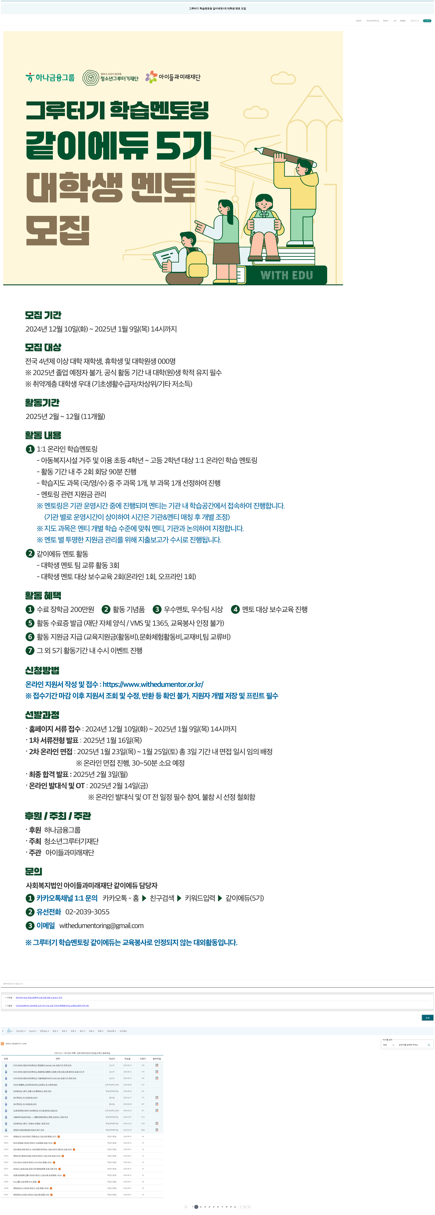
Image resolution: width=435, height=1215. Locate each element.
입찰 (91, 1031)
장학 (63, 1031)
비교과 (32, 1031)
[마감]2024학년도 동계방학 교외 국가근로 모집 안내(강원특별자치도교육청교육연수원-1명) (52, 1006)
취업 (54, 1031)
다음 (245, 1207)
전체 (9, 1031)
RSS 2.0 (2, 1044)
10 (235, 1207)
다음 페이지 (241, 1207)
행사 (81, 1031)
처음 (186, 1207)
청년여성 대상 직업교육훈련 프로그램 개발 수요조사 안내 (39, 998)
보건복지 (123, 1031)
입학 (72, 1031)
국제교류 (110, 1031)
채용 (100, 1031)
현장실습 (43, 1031)
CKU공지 (20, 1031)
